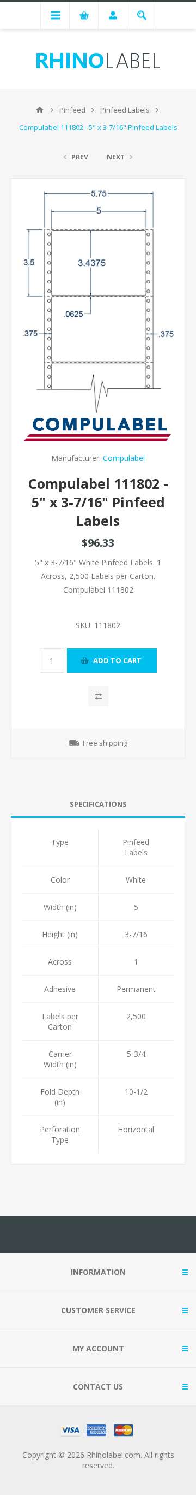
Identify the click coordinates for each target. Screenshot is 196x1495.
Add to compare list (98, 696)
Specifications (98, 804)
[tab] (98, 804)
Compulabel (124, 458)
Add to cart (117, 660)
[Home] (39, 110)
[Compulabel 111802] (98, 301)
